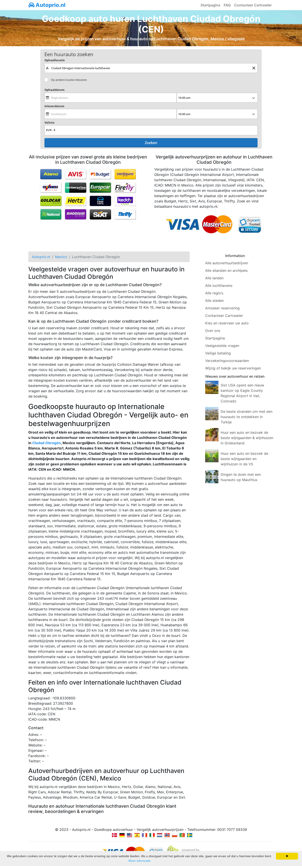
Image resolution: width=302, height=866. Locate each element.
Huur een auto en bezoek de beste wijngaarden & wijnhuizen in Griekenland (247, 437)
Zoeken (151, 142)
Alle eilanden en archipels (226, 270)
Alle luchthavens (218, 285)
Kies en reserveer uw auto (227, 323)
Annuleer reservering (222, 308)
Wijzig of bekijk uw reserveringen (233, 368)
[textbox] (151, 68)
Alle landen (214, 278)
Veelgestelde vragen (222, 345)
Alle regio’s (214, 293)
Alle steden (214, 300)
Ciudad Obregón (46, 443)
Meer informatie (139, 860)
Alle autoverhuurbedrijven (226, 263)
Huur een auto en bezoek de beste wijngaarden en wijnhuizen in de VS (244, 458)
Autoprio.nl (49, 5)
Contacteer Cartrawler (253, 5)
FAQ (227, 5)
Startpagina (210, 5)
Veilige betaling (218, 353)
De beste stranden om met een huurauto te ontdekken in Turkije (246, 416)
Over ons (212, 330)
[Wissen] (253, 68)
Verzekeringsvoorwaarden (227, 360)
